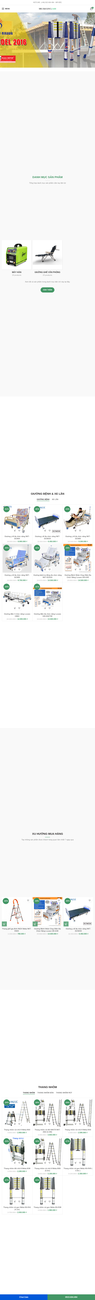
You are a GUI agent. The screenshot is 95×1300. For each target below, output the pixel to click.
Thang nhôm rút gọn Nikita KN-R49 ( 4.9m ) (78, 1169)
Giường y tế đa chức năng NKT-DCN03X (47, 537)
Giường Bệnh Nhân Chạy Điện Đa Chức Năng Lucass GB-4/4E (78, 576)
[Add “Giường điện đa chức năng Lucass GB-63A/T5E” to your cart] (45, 608)
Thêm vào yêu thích (19, 531)
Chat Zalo (23, 1297)
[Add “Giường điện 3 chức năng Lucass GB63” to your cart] (15, 608)
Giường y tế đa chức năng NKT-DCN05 (17, 576)
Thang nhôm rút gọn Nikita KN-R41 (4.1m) (17, 1208)
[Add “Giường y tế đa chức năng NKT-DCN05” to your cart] (15, 569)
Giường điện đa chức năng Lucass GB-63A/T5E (47, 615)
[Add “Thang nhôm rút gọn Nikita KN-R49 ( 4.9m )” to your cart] (76, 1163)
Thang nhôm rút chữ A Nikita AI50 (17, 1130)
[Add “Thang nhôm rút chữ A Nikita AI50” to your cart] (15, 1124)
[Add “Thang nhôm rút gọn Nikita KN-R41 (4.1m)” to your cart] (15, 1201)
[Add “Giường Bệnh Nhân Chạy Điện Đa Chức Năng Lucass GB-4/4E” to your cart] (76, 569)
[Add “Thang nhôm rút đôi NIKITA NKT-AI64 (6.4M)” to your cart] (45, 1124)
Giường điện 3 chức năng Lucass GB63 (17, 615)
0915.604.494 (71, 1297)
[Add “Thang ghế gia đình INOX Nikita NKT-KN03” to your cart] (4, 923)
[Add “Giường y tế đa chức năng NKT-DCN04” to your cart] (15, 531)
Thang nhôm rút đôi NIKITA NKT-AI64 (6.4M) (47, 1131)
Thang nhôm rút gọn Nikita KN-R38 (47, 1207)
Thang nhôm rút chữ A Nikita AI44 (78, 1130)
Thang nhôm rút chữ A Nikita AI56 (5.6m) (47, 1169)
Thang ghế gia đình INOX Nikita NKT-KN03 (16, 930)
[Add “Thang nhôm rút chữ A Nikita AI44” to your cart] (76, 1124)
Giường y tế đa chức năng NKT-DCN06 (77, 537)
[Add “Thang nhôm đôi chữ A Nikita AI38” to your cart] (15, 1163)
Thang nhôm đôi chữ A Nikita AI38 (17, 1168)
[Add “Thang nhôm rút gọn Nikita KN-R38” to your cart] (45, 1201)
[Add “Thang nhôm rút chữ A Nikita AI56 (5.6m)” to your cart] (45, 1163)
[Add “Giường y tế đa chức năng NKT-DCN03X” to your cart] (45, 531)
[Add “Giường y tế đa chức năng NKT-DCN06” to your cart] (76, 531)
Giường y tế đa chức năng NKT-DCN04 (17, 537)
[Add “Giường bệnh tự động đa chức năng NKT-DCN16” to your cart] (45, 569)
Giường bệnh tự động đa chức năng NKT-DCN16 (47, 576)
